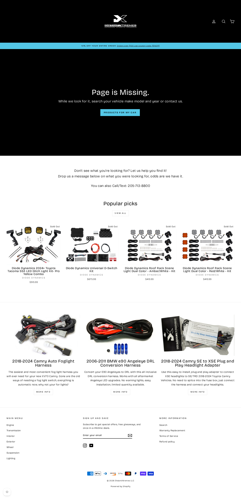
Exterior (11, 441)
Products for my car (120, 112)
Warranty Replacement (172, 430)
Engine (10, 425)
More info (43, 392)
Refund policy (167, 441)
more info (198, 392)
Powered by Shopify (120, 486)
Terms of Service (168, 436)
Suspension (13, 452)
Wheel (10, 447)
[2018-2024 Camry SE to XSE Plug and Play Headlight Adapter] (197, 335)
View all (120, 213)
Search (163, 425)
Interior (11, 436)
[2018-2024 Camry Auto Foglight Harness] (43, 335)
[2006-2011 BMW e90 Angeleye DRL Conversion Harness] (120, 335)
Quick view (34, 261)
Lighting (11, 458)
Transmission (14, 430)
